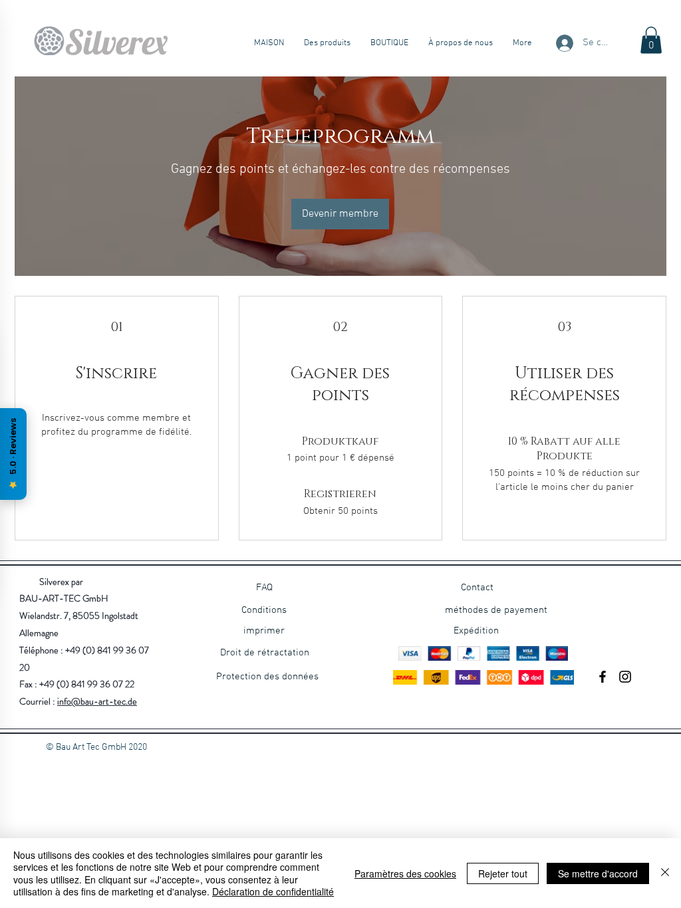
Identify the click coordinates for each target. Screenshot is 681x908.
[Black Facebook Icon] (603, 677)
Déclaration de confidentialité (273, 891)
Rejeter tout (502, 873)
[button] (651, 40)
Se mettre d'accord (598, 873)
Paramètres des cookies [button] (405, 873)
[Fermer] (665, 873)
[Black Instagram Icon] (625, 677)
